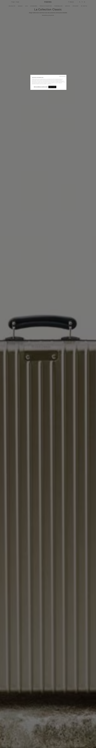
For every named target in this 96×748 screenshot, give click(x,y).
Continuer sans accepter (62, 76)
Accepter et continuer (52, 86)
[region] (48, 82)
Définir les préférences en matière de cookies (41, 86)
